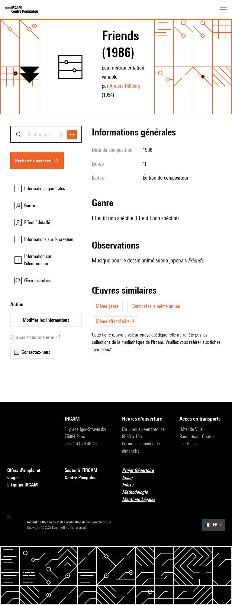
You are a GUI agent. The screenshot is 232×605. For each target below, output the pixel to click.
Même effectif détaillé (115, 321)
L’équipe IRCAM (22, 485)
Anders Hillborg (124, 86)
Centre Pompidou (81, 477)
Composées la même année (155, 306)
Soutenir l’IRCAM (81, 470)
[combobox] (46, 134)
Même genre (107, 306)
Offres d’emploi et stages (23, 473)
